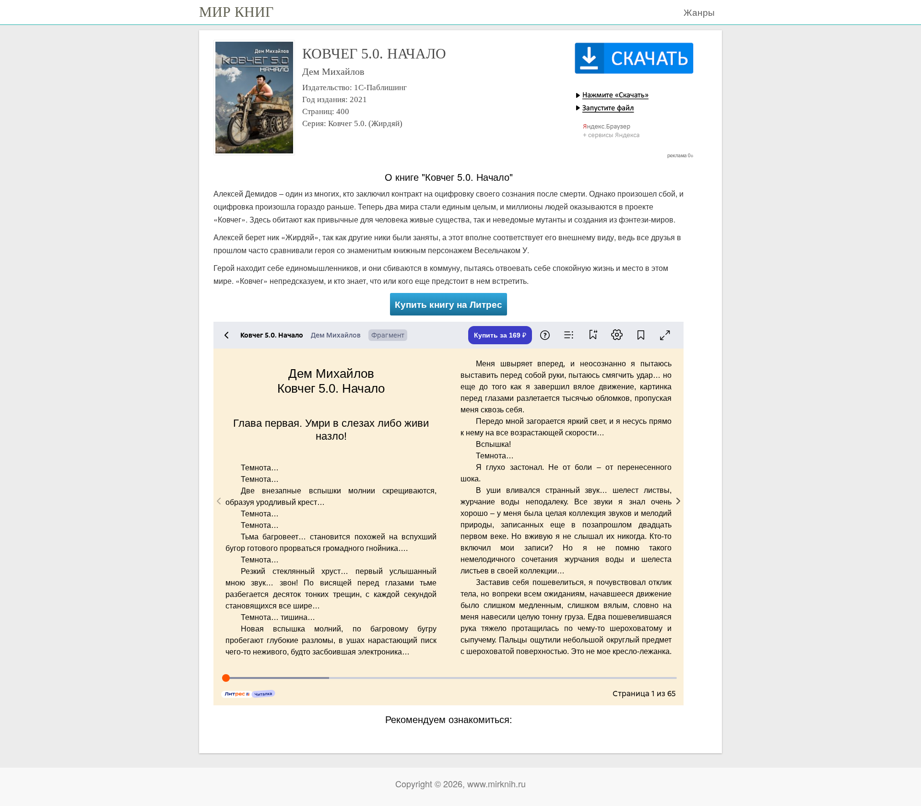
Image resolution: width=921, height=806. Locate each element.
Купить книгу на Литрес (448, 304)
